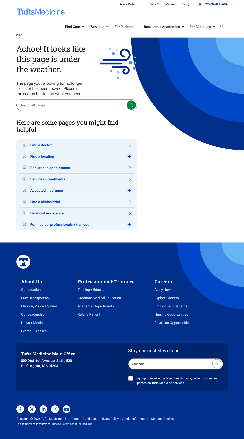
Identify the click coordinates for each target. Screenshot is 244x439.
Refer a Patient (127, 4)
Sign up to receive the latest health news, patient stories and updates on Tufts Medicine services (177, 380)
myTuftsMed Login (216, 3)
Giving (185, 4)
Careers (171, 4)
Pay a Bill (155, 4)
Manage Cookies (163, 419)
